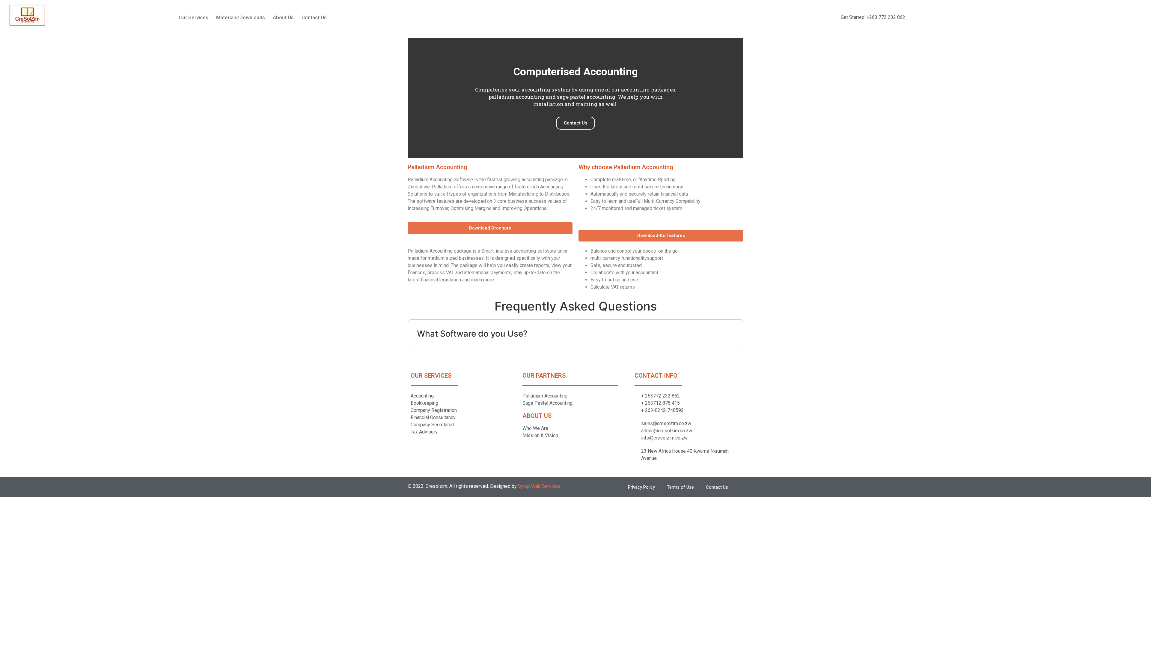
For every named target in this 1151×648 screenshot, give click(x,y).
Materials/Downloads (240, 17)
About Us (283, 17)
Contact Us (314, 17)
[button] (490, 228)
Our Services (193, 17)
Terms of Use (680, 487)
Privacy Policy (641, 487)
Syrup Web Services (539, 486)
